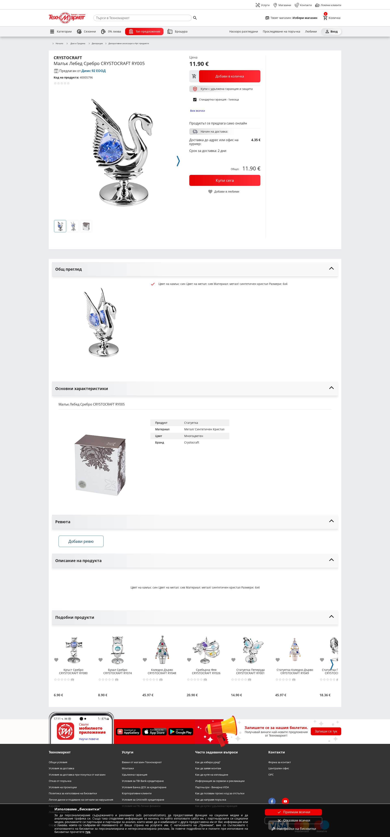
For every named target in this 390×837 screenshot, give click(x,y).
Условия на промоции (63, 787)
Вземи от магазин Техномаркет (142, 762)
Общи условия (58, 762)
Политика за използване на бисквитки (73, 793)
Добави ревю (81, 541)
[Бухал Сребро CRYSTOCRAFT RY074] (117, 647)
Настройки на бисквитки (296, 828)
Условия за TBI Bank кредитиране (143, 781)
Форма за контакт (279, 762)
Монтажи (128, 768)
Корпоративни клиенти (137, 793)
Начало (59, 43)
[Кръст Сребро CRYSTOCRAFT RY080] (73, 647)
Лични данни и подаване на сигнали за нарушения (81, 799)
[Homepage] (67, 18)
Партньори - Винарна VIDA (212, 787)
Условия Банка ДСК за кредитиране (144, 787)
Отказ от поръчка (60, 781)
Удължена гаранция (134, 774)
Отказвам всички (296, 820)
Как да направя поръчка (210, 799)
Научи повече (89, 739)
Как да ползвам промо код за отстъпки (219, 793)
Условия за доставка (61, 768)
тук (87, 832)
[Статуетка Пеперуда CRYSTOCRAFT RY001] (250, 647)
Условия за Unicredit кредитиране (143, 799)
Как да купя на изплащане (211, 774)
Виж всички (197, 110)
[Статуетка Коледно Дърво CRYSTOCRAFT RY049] (295, 647)
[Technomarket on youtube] (285, 801)
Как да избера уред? (207, 762)
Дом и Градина (77, 43)
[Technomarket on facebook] (272, 801)
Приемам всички (296, 812)
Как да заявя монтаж (208, 768)
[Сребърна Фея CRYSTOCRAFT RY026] (206, 647)
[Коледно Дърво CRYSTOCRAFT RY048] (162, 647)
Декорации (97, 43)
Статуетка (191, 423)
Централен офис (278, 768)
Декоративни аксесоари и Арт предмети (128, 43)
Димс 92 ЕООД (93, 71)
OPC (271, 774)
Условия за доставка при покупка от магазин (77, 774)
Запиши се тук (326, 731)
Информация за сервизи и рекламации (220, 781)
